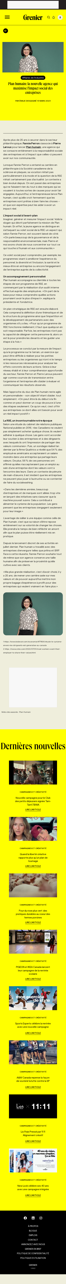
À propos (33, 1226)
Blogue (33, 1231)
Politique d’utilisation (33, 1258)
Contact (33, 1240)
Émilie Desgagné (28, 101)
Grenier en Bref (33, 1249)
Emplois (33, 1235)
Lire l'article (33, 809)
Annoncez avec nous (33, 1244)
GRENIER (33, 1265)
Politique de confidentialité (33, 1253)
